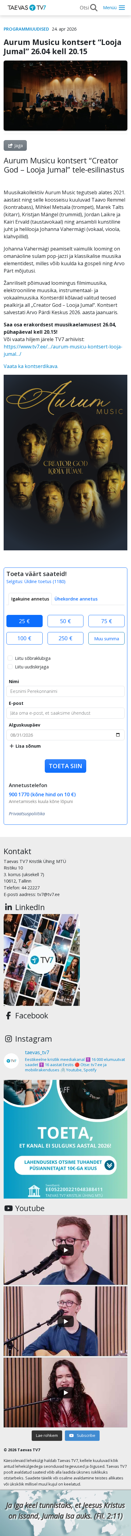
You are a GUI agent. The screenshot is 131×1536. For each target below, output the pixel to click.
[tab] (30, 599)
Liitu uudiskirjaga (32, 667)
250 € (65, 638)
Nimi (14, 681)
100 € (24, 638)
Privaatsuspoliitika (27, 813)
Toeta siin (65, 766)
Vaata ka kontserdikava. (31, 366)
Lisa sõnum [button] (27, 746)
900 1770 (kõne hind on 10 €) (42, 794)
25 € (24, 621)
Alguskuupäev (24, 725)
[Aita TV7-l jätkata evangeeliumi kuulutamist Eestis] (65, 1142)
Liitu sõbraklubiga (33, 658)
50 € (65, 621)
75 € (106, 621)
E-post (16, 703)
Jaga (18, 145)
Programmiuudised (26, 29)
